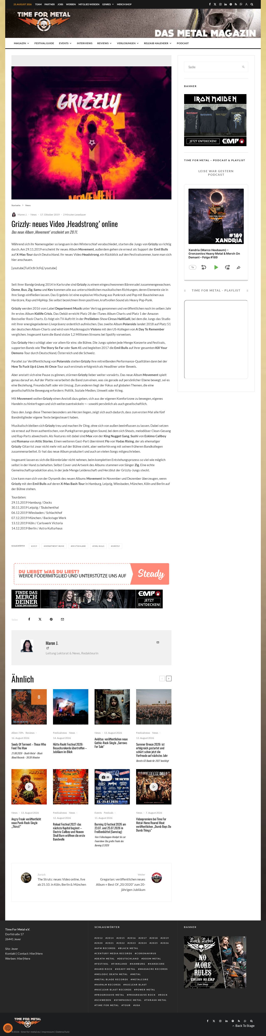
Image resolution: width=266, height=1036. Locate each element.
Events (63, 43)
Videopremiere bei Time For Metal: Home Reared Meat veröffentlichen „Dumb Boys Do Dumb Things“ (153, 824)
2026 (165, 943)
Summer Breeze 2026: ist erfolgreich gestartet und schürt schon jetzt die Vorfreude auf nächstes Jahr (152, 749)
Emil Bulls (99, 546)
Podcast (183, 43)
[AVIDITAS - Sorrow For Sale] (112, 707)
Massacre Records (154, 969)
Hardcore (157, 964)
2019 (34, 546)
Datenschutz (63, 1031)
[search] (243, 67)
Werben (71, 4)
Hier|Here (36, 953)
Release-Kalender (156, 43)
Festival (102, 964)
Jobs (60, 4)
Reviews (102, 43)
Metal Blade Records (112, 979)
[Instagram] (220, 4)
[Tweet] (40, 619)
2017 (143, 938)
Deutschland (79, 546)
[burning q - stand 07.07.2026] (112, 786)
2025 (154, 943)
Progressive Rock (142, 995)
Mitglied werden (89, 4)
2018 (154, 938)
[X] (215, 4)
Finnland (120, 964)
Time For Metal (107, 1005)
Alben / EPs (17, 732)
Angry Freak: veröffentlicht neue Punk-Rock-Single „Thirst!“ (26, 822)
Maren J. (22, 214)
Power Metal (145, 989)
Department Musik (54, 546)
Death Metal (105, 958)
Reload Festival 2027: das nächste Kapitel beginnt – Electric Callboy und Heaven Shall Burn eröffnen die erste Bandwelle (69, 831)
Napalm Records (108, 984)
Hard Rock (104, 969)
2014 (110, 938)
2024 (143, 943)
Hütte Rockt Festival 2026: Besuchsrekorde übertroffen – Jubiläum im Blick (70, 747)
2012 (99, 938)
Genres (106, 4)
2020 (99, 943)
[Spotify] (230, 4)
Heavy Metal (126, 969)
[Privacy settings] (8, 1028)
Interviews (84, 43)
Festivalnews (60, 732)
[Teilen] (29, 619)
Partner (49, 4)
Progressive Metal (110, 995)
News (34, 214)
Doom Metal (152, 958)
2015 (121, 938)
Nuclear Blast (136, 984)
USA (137, 1005)
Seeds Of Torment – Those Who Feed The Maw (28, 746)
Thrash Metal (156, 1000)
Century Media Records (114, 953)
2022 (121, 943)
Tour (127, 1005)
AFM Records (106, 948)
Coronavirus (146, 953)
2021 (110, 943)
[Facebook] (210, 4)
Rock (164, 995)
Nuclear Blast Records (114, 989)
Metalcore (140, 979)
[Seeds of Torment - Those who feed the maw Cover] (29, 707)
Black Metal (129, 948)
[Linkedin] (225, 4)
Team (38, 4)
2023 (132, 943)
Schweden (103, 1000)
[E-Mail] (62, 619)
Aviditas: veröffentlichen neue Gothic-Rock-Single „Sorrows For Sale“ (111, 742)
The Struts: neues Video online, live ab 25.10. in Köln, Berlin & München (62, 879)
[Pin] (51, 619)
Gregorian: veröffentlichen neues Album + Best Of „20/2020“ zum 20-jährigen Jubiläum (120, 882)
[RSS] (235, 4)
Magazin (20, 43)
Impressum (48, 1031)
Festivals (108, 812)
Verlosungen (126, 43)
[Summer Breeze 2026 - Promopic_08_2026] (153, 707)
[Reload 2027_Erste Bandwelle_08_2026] (70, 786)
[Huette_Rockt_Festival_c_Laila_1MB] (70, 707)
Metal (136, 974)
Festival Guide (44, 43)
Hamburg (138, 964)
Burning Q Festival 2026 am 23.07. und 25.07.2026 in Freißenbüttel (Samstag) (110, 827)
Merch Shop (124, 4)
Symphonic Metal (129, 1000)
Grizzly (116, 546)
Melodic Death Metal (112, 974)
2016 (132, 938)
